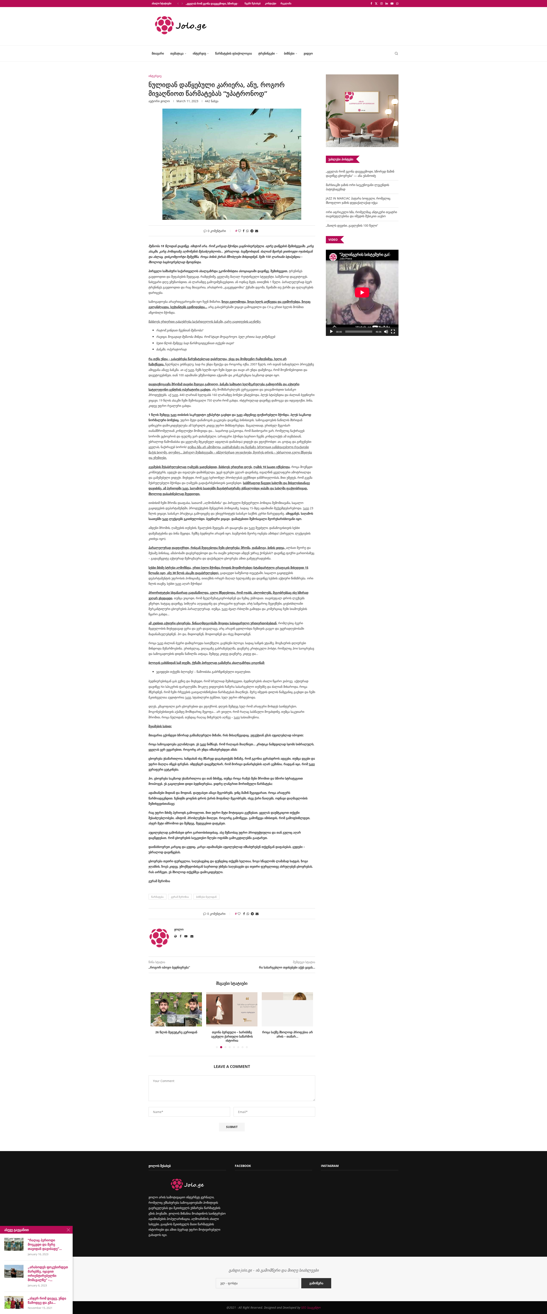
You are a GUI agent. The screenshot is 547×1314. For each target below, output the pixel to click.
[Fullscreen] (393, 331)
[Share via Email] (256, 231)
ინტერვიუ (199, 53)
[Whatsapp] (397, 3)
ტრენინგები (266, 53)
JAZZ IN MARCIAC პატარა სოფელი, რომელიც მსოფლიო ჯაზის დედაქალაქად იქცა (358, 200)
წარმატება (157, 896)
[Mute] (386, 331)
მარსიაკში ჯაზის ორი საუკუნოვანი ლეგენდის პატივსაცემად (221, 3)
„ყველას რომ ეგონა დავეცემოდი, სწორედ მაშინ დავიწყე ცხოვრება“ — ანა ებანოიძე (360, 173)
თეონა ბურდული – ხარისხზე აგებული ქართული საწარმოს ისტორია (232, 1036)
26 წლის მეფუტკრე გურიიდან (176, 1032)
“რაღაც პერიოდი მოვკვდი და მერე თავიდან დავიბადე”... (45, 1244)
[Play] (331, 331)
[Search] (396, 53)
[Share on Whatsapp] (247, 231)
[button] (178, 3)
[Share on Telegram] (251, 231)
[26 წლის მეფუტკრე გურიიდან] (176, 1009)
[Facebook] (371, 3)
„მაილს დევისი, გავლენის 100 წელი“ (352, 225)
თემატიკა (177, 53)
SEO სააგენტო (311, 1307)
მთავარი (158, 53)
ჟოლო (165, 101)
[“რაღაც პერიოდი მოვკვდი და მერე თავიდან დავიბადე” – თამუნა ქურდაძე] (14, 1244)
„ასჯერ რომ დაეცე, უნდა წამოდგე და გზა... (47, 1300)
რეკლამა (286, 3)
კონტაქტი (270, 3)
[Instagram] (381, 3)
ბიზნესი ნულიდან (206, 896)
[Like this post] (239, 231)
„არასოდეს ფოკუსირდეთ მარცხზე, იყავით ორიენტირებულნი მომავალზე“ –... (48, 1273)
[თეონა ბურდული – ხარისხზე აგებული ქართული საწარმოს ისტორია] (231, 1009)
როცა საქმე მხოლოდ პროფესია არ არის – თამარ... (287, 1034)
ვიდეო (308, 53)
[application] (362, 293)
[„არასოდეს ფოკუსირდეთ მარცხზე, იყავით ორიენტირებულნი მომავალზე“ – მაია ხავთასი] (14, 1271)
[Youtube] (392, 3)
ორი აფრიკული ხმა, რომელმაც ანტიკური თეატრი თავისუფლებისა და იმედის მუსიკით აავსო (361, 214)
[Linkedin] (386, 3)
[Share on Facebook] (243, 231)
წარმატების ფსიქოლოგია (233, 53)
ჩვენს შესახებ (253, 3)
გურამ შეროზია (180, 896)
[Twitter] (376, 3)
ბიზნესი (289, 53)
